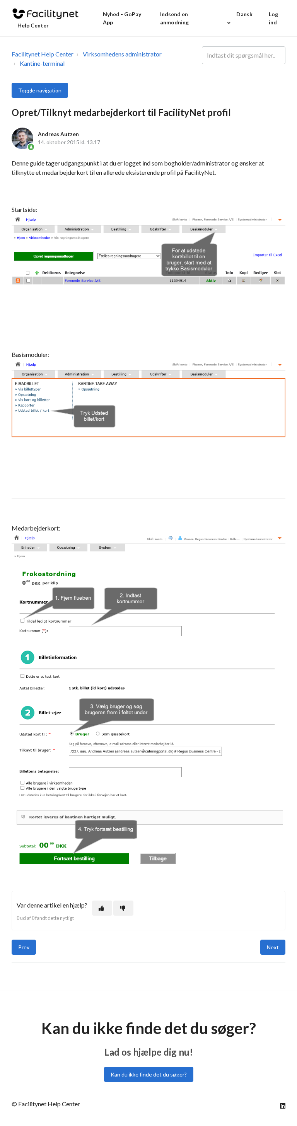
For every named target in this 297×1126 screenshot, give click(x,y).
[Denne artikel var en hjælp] (102, 908)
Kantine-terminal (42, 63)
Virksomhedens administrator (122, 54)
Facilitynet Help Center (42, 54)
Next (273, 947)
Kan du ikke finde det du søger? (149, 1074)
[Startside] (45, 13)
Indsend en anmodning (174, 18)
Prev (23, 947)
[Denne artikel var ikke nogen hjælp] (123, 908)
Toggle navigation (39, 90)
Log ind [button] (273, 18)
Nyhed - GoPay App (122, 18)
